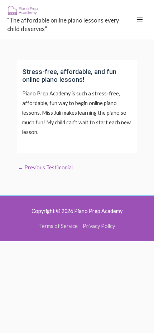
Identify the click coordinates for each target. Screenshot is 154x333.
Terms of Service (58, 226)
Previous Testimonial (45, 167)
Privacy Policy (99, 226)
